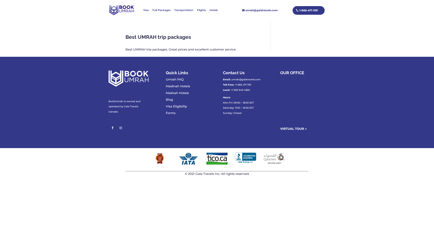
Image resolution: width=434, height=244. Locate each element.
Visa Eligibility (176, 106)
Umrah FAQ (175, 79)
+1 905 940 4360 (240, 90)
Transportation (183, 10)
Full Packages (161, 10)
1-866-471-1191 (308, 10)
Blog (169, 99)
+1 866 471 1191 (243, 84)
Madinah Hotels (178, 86)
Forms (170, 113)
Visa (146, 10)
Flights (201, 10)
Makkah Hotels (177, 93)
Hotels (214, 10)
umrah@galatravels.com (261, 10)
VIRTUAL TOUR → (293, 129)
